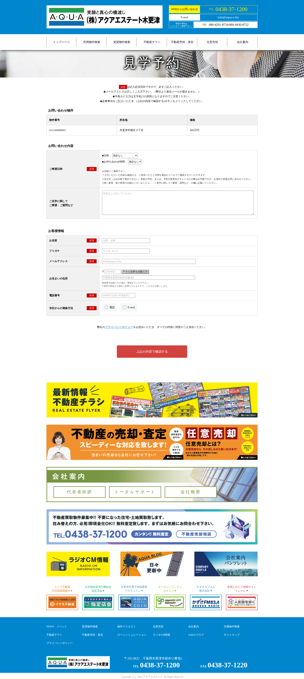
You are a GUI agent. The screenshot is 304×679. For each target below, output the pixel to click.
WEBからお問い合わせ (184, 9)
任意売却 (212, 42)
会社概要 (190, 492)
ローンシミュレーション (131, 634)
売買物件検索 (91, 42)
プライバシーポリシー (59, 643)
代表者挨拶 (79, 492)
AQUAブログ (196, 634)
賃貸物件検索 (121, 42)
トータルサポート (135, 492)
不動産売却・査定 (182, 42)
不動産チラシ (152, 42)
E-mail (131, 307)
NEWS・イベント (56, 626)
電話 (112, 307)
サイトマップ (232, 634)
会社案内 (242, 42)
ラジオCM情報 (161, 634)
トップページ (61, 42)
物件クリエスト (126, 626)
